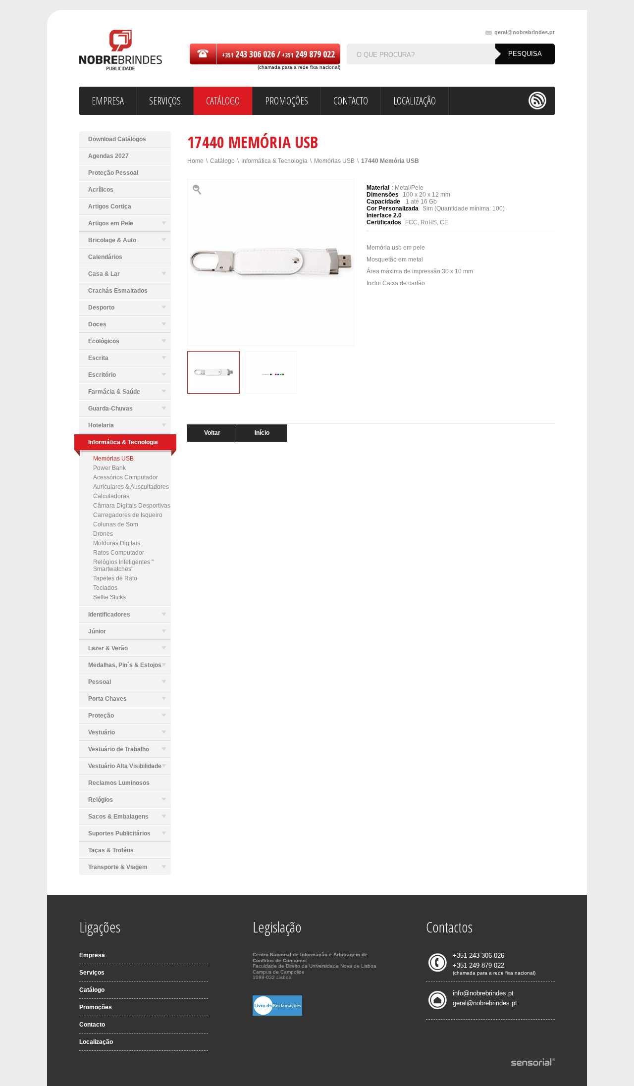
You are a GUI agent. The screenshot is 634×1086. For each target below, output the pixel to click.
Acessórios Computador (125, 477)
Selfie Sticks (109, 597)
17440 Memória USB (390, 160)
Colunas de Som (115, 524)
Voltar (212, 432)
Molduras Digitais (116, 543)
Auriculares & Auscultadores (131, 486)
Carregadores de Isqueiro (127, 515)
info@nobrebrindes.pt (483, 993)
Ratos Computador (118, 552)
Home (195, 160)
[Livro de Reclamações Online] (277, 1013)
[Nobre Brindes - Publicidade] (120, 51)
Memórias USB (113, 458)
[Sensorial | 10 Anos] (533, 1062)
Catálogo (222, 160)
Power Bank (109, 468)
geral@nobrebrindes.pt (524, 32)
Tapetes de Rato (115, 578)
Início (262, 432)
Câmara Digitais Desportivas (131, 505)
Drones (103, 533)
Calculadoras (111, 496)
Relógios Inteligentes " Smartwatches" (123, 565)
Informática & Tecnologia (274, 160)
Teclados (105, 587)
